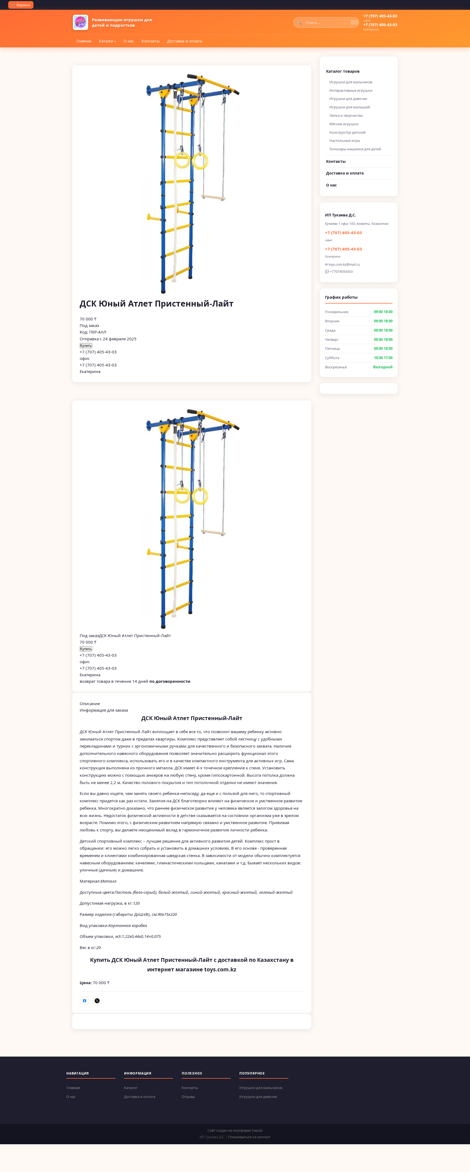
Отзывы (188, 1096)
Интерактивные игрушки (350, 90)
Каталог (106, 41)
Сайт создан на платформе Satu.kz (235, 1130)
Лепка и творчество (346, 115)
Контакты (151, 41)
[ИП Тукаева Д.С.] (80, 22)
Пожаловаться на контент (249, 1137)
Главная (83, 41)
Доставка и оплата (184, 41)
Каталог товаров (343, 71)
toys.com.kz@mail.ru (344, 264)
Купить (86, 346)
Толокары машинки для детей (355, 148)
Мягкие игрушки (343, 123)
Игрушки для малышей (349, 107)
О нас (128, 41)
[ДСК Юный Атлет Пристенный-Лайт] (192, 520)
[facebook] (84, 1001)
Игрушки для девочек (348, 98)
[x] (97, 1001)
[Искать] (355, 22)
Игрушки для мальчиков (350, 81)
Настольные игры (344, 140)
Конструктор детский (347, 132)
